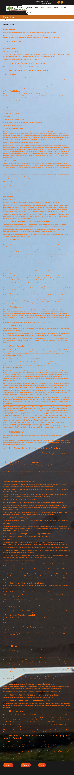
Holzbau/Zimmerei (39, 7)
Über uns (26, 765)
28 (54, 88)
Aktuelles (8, 765)
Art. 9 (54, 550)
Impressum (63, 7)
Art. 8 (56, 568)
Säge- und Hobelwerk (52, 7)
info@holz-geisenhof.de (42, 1)
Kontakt (29, 12)
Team (42, 765)
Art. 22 (47, 505)
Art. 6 (37, 550)
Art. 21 (13, 555)
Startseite (29, 7)
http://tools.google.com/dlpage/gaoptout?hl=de (36, 394)
